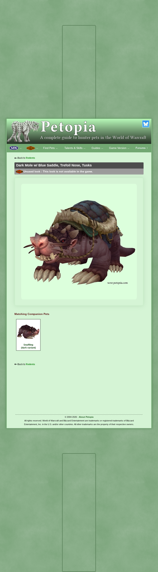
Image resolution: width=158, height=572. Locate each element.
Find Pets (50, 148)
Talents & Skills (75, 148)
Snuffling (28, 346)
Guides (97, 148)
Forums (142, 147)
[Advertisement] (79, 84)
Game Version (119, 148)
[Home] (79, 131)
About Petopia (86, 417)
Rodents (30, 158)
